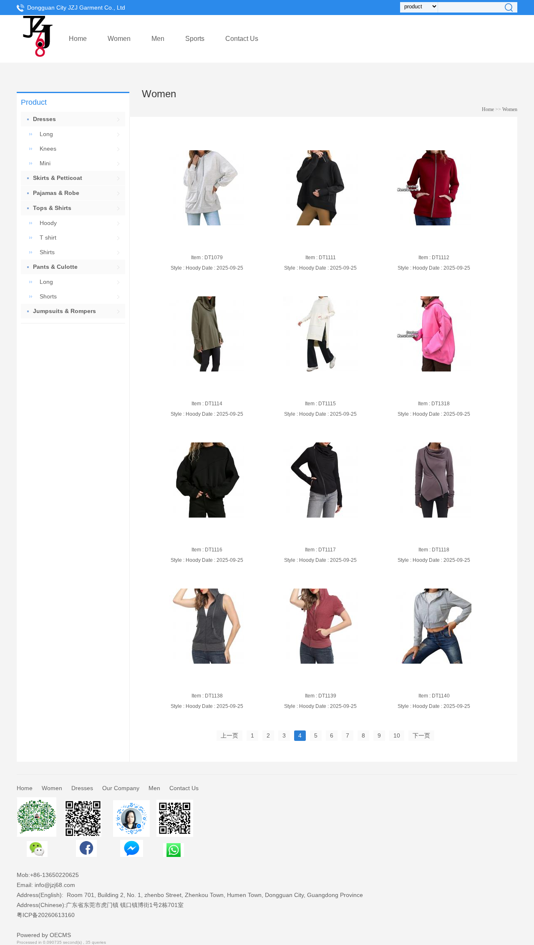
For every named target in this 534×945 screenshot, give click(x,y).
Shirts (47, 252)
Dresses (82, 788)
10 (396, 735)
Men (157, 38)
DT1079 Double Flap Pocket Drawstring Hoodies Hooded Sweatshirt (198, 244)
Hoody (48, 223)
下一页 (421, 735)
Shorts (48, 296)
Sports (194, 38)
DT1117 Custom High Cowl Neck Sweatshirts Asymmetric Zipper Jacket (317, 537)
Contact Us (241, 38)
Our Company (120, 788)
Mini (45, 163)
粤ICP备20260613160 (46, 915)
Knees (48, 148)
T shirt (48, 237)
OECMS (60, 935)
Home (78, 38)
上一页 (229, 735)
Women (119, 38)
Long (46, 134)
